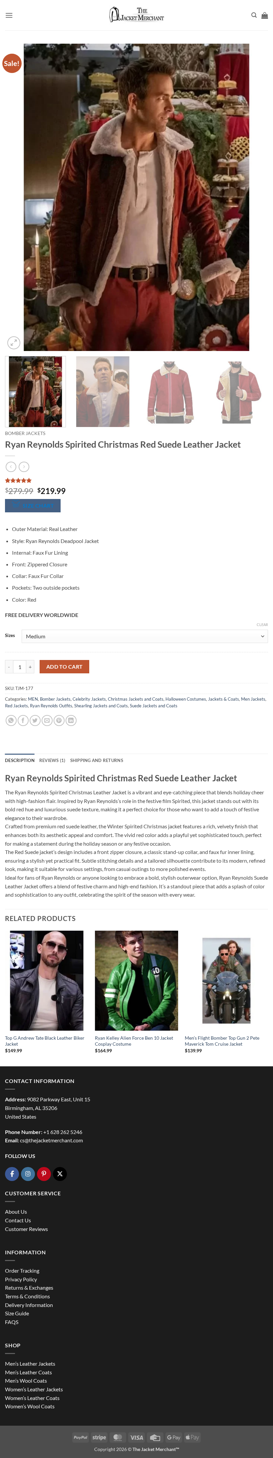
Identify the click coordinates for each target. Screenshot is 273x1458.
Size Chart (38, 506)
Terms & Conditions (27, 1296)
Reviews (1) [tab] (52, 760)
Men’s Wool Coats (26, 1380)
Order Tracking (22, 1270)
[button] (9, 15)
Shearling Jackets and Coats (101, 705)
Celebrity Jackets (89, 699)
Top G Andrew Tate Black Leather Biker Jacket (45, 1041)
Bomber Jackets (25, 433)
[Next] (254, 197)
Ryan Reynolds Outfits (51, 705)
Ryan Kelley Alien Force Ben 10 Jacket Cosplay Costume (134, 1041)
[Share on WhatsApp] (11, 720)
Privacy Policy (21, 1279)
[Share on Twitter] (35, 720)
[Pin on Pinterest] (59, 720)
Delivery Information (29, 1305)
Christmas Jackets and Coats (135, 699)
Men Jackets (253, 699)
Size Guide (17, 1313)
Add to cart (64, 667)
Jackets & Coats (223, 699)
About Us (16, 1211)
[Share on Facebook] (23, 720)
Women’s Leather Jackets (34, 1389)
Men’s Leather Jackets (30, 1363)
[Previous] (19, 197)
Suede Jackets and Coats (153, 705)
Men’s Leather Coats (28, 1372)
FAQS (11, 1322)
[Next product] (11, 467)
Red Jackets (16, 705)
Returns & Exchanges (29, 1287)
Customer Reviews (26, 1229)
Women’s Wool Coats (30, 1406)
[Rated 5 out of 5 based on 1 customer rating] (136, 480)
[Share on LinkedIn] (71, 720)
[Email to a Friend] (47, 720)
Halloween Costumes (185, 699)
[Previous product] (24, 467)
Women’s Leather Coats (32, 1398)
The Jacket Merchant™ (156, 1449)
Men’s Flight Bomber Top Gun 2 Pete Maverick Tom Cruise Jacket (222, 1041)
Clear (262, 624)
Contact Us (18, 1220)
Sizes (10, 635)
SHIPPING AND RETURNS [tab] (96, 760)
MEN (33, 699)
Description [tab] (20, 760)
